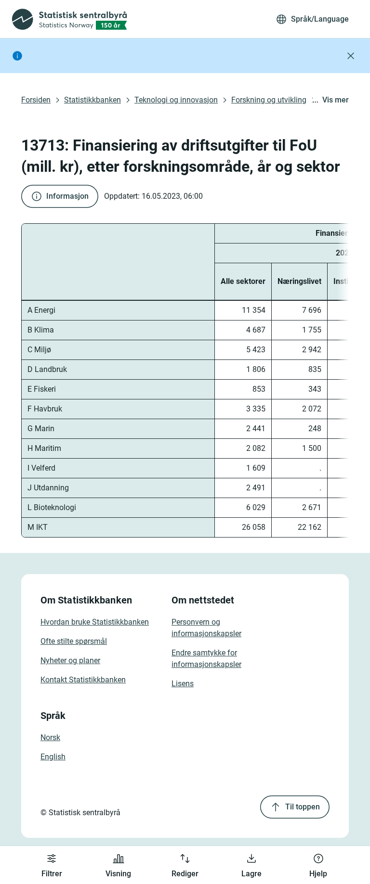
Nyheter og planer (70, 660)
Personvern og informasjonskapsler (206, 627)
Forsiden (36, 99)
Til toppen (302, 806)
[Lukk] (350, 56)
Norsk (50, 737)
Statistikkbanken (92, 99)
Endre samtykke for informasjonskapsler (206, 658)
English (53, 756)
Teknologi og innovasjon (176, 99)
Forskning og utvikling (268, 99)
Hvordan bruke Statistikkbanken (94, 622)
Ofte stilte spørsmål (73, 641)
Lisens (183, 683)
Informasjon (67, 196)
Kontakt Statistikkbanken (83, 679)
